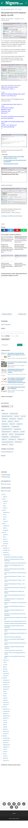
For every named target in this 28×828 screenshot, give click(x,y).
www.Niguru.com (5, 216)
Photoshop (12, 439)
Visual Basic (5, 426)
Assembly (5, 436)
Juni (5, 503)
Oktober (5, 534)
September (6, 512)
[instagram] (11, 807)
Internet (5, 424)
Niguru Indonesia (15, 818)
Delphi (4, 439)
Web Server (18, 442)
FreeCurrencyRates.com (7, 452)
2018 (4, 735)
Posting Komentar (5, 20)
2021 (4, 545)
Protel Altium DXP (7, 429)
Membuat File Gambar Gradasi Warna (12, 637)
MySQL (4, 434)
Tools (11, 444)
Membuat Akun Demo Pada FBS (11, 163)
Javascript (17, 429)
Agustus (5, 501)
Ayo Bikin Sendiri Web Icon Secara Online (13, 650)
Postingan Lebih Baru (7, 314)
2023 (4, 523)
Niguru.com (1, 29)
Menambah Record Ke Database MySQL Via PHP (15, 621)
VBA (17, 421)
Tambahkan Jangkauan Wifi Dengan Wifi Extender (15, 623)
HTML (10, 421)
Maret (5, 496)
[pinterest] (17, 230)
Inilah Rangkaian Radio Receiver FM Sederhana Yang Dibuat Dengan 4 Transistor (16, 371)
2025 (4, 499)
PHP (4, 421)
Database (21, 439)
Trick (16, 416)
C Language (15, 426)
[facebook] (4, 230)
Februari (5, 530)
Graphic (16, 431)
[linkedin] (16, 807)
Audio (20, 418)
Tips (23, 416)
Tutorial (5, 413)
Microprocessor (6, 431)
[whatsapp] (23, 230)
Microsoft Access (7, 416)
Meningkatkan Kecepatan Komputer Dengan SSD (15, 563)
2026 (4, 494)
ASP (11, 434)
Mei (4, 505)
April (5, 669)
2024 (4, 510)
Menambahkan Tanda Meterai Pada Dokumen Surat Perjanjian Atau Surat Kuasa (16, 355)
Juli (4, 514)
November (6, 550)
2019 (4, 706)
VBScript (4, 444)
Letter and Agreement (7, 442)
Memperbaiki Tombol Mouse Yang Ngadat (13, 557)
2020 (4, 678)
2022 (4, 532)
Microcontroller (19, 434)
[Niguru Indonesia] (14, 3)
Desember (6, 525)
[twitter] (11, 230)
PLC (22, 431)
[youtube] (18, 803)
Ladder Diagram (15, 436)
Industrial (12, 418)
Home (14, 813)
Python (12, 424)
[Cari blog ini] (26, 3)
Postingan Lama (22, 314)
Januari (5, 521)
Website (5, 418)
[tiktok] (23, 803)
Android (19, 424)
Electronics (13, 413)
